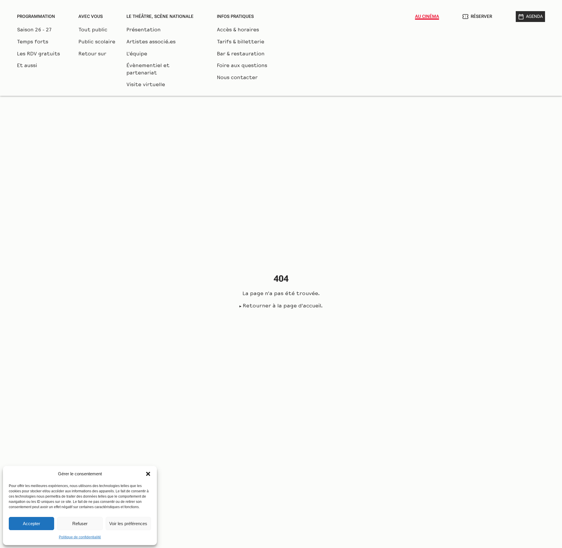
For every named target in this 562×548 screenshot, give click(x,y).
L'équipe (136, 54)
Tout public (92, 30)
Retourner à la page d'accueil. (283, 306)
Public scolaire (96, 42)
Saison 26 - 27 (34, 30)
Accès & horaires (238, 30)
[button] (148, 474)
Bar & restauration (241, 54)
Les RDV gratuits (38, 54)
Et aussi (27, 66)
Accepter (31, 523)
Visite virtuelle (145, 85)
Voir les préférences (128, 523)
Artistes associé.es (151, 42)
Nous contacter (237, 78)
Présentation (143, 30)
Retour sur (92, 54)
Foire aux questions (242, 66)
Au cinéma (427, 16)
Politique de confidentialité (80, 537)
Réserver (481, 16)
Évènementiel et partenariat (147, 70)
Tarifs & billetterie (240, 42)
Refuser (80, 523)
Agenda (534, 16)
